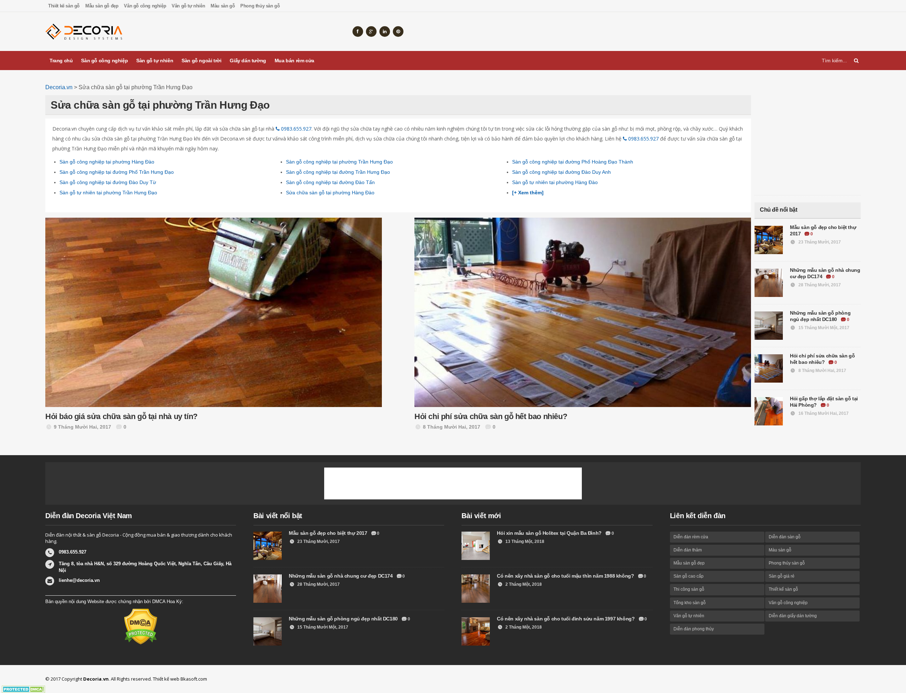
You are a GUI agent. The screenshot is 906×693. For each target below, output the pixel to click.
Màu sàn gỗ (223, 5)
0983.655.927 (295, 128)
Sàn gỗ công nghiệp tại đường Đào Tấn (330, 182)
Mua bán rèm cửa (294, 60)
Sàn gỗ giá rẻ (782, 576)
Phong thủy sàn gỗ (260, 5)
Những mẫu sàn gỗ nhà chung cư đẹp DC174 (341, 576)
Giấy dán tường (248, 60)
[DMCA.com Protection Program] (23, 689)
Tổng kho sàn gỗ (689, 602)
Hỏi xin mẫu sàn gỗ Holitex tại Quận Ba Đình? (550, 533)
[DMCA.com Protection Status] (140, 626)
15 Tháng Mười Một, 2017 (823, 327)
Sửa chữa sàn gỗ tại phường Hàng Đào (330, 192)
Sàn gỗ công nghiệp (104, 60)
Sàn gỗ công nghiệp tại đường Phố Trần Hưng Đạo (116, 172)
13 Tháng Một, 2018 (524, 541)
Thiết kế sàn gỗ (64, 5)
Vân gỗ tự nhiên (188, 5)
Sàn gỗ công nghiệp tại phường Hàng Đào (106, 162)
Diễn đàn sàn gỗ (785, 536)
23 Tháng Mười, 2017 (819, 242)
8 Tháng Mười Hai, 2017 (821, 370)
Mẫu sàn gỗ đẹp (101, 5)
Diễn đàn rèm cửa (690, 536)
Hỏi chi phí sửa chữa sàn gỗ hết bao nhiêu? (490, 416)
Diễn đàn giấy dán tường (793, 615)
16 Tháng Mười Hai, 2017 (823, 413)
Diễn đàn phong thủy (693, 628)
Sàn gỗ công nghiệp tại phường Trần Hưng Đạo (339, 162)
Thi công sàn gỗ (688, 589)
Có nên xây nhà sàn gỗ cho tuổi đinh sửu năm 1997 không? (566, 619)
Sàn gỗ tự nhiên (154, 60)
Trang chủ (61, 60)
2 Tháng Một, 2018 (523, 584)
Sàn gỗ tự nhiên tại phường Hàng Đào (555, 182)
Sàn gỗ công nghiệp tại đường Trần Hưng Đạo (338, 172)
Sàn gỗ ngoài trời (201, 60)
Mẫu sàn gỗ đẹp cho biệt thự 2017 (328, 533)
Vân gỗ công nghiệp (145, 5)
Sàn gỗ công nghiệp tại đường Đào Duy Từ (107, 182)
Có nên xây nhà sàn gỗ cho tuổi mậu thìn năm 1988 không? (566, 576)
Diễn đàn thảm (687, 550)
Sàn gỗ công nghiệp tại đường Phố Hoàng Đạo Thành (572, 162)
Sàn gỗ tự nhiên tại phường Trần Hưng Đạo (108, 192)
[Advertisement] (732, 31)
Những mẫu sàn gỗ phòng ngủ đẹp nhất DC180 (344, 619)
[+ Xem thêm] (528, 192)
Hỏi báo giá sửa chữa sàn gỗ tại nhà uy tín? (121, 416)
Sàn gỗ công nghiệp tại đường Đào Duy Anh (561, 172)
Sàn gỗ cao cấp (688, 576)
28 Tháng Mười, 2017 (819, 284)
